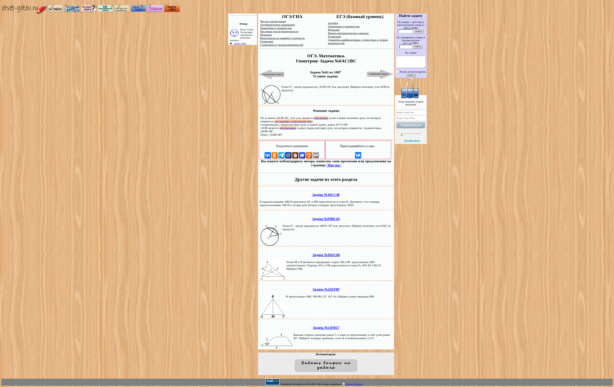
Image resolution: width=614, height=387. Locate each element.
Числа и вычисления (273, 21)
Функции (266, 34)
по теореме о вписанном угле (293, 121)
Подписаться (410, 125)
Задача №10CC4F (326, 195)
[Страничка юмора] (155, 11)
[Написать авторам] (89, 11)
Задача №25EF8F (326, 289)
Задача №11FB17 (326, 328)
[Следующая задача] (380, 74)
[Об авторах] (139, 11)
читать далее (240, 43)
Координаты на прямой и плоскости (282, 38)
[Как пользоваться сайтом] (106, 11)
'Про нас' (334, 165)
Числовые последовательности (279, 31)
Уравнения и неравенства (276, 28)
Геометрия (266, 41)
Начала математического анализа (348, 33)
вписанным (321, 118)
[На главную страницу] (56, 11)
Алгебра (333, 23)
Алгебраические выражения (277, 24)
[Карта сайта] (172, 11)
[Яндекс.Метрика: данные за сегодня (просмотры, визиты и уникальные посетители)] (352, 384)
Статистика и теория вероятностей (281, 44)
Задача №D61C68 (326, 255)
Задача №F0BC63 (326, 219)
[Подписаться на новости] (122, 11)
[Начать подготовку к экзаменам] (72, 11)
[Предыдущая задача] (271, 74)
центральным (287, 128)
